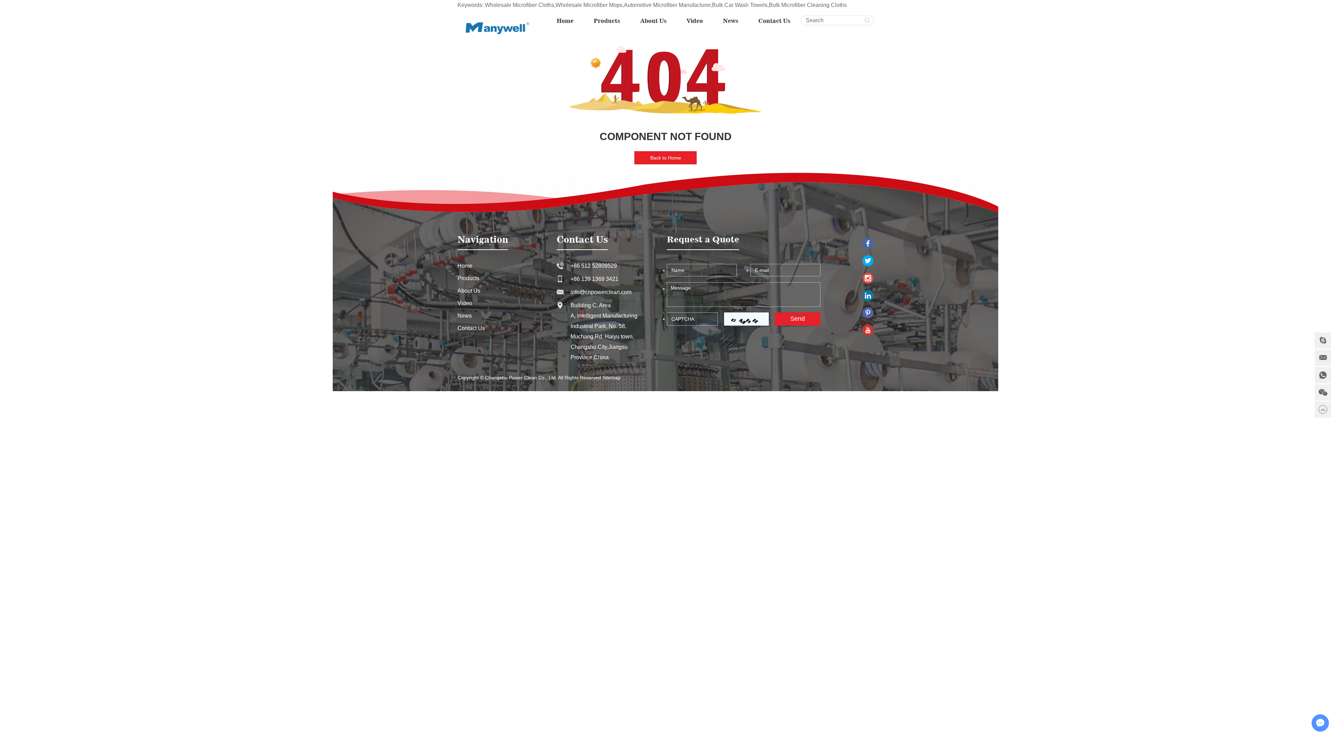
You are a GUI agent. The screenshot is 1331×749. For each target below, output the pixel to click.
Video (695, 20)
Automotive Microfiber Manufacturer (667, 5)
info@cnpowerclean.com (601, 292)
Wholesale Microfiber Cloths (519, 5)
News (730, 20)
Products (607, 20)
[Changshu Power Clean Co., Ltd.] (495, 27)
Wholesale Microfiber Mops (589, 5)
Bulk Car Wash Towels (739, 5)
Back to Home (665, 158)
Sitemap (611, 377)
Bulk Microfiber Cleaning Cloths (808, 5)
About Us (653, 20)
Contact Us (774, 20)
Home (565, 20)
